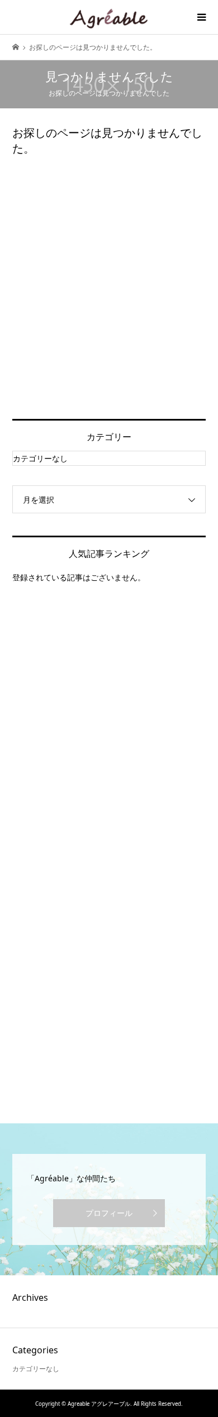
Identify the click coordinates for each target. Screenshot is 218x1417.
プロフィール (109, 1213)
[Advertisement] (109, 288)
